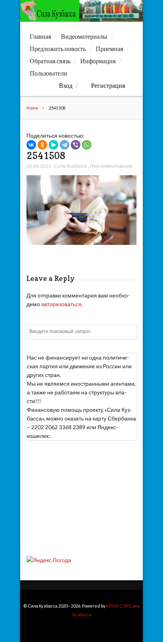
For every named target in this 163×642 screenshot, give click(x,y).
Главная (40, 36)
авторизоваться (61, 304)
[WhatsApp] (86, 145)
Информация (98, 61)
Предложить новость (58, 49)
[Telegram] (64, 145)
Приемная (109, 49)
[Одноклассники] (42, 145)
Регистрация (108, 85)
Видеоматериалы (84, 36)
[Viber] (75, 145)
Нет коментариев (111, 166)
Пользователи (48, 73)
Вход (65, 85)
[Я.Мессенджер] (53, 145)
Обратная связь (50, 61)
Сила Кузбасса (70, 166)
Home (32, 107)
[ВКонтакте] (31, 145)
